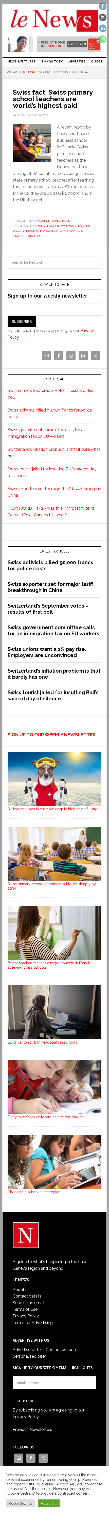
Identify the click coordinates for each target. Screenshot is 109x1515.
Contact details (27, 1296)
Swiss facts (61, 221)
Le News (55, 20)
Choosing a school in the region (34, 1192)
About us (21, 1289)
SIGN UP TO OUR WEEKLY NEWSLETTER (52, 734)
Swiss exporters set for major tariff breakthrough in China (50, 587)
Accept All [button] (49, 1503)
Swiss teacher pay (50, 226)
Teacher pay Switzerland (47, 231)
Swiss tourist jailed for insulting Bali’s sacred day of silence (53, 695)
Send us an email (28, 1302)
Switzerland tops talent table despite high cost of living (52, 809)
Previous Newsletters (32, 1429)
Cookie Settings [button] (20, 1503)
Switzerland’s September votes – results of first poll (48, 609)
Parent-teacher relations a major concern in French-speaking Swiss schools (50, 965)
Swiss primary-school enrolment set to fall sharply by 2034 (52, 886)
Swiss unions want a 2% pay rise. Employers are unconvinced (47, 652)
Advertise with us (29, 1349)
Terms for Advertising (33, 1322)
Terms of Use (25, 1309)
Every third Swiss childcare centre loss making (46, 1117)
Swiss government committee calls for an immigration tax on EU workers (53, 630)
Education (42, 221)
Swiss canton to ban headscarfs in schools (42, 1042)
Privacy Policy (26, 1316)
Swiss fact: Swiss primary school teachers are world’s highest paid (53, 98)
